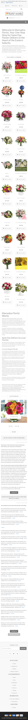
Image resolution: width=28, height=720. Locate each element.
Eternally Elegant (21, 299)
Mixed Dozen (7, 271)
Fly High (21, 99)
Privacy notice (14, 701)
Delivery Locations (14, 671)
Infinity (7, 173)
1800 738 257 (9, 2)
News (14, 677)
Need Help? (14, 682)
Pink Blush (7, 296)
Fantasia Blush (21, 148)
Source (21, 511)
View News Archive (14, 634)
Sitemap (14, 690)
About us (14, 687)
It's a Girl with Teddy (21, 222)
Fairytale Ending (7, 124)
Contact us (14, 693)
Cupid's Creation (21, 247)
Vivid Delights (7, 198)
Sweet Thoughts (21, 198)
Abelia (7, 148)
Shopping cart (14, 666)
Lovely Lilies (7, 222)
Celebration (14, 416)
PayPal (14, 685)
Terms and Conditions (14, 698)
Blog (14, 680)
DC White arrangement (21, 173)
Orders (14, 663)
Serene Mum (21, 124)
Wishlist (14, 668)
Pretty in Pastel (7, 75)
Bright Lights (7, 247)
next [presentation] (16, 426)
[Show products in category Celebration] (14, 411)
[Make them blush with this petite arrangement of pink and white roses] (7, 288)
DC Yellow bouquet (21, 271)
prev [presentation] (11, 426)
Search (14, 707)
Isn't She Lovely (7, 99)
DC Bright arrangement (21, 75)
